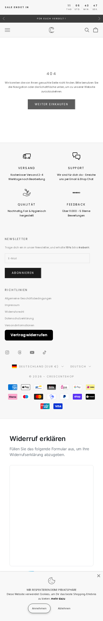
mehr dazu (58, 598)
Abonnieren (23, 273)
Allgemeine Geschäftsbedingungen (28, 298)
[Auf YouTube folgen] (32, 352)
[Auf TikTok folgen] (44, 352)
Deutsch (78, 366)
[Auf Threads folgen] (19, 352)
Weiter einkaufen (51, 104)
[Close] (98, 575)
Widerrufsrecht (14, 312)
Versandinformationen (19, 325)
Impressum (12, 305)
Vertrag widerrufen (29, 334)
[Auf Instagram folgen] (7, 352)
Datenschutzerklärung (19, 318)
